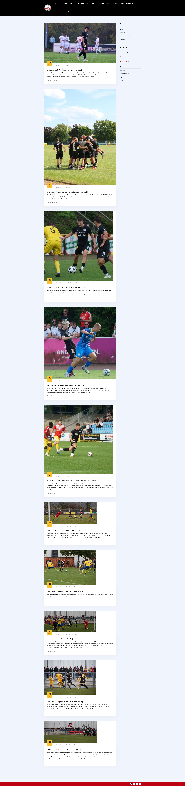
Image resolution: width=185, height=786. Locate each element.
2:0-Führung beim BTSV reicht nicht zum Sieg (66, 287)
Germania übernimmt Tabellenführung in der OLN (67, 192)
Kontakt (122, 42)
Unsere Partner (127, 4)
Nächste (55, 772)
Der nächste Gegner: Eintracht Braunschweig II (66, 591)
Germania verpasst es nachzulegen (61, 639)
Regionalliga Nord (70, 526)
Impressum (122, 39)
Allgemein (68, 65)
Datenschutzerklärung (125, 36)
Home (56, 4)
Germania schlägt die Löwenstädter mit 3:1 (64, 530)
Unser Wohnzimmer (86, 4)
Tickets (121, 29)
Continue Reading (51, 80)
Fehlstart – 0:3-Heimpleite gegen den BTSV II (65, 385)
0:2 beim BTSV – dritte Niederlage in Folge (65, 70)
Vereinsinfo (122, 32)
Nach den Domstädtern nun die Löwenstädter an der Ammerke (72, 481)
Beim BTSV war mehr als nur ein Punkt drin (65, 749)
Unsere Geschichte (108, 4)
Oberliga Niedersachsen (71, 282)
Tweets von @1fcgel (124, 61)
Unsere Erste (68, 4)
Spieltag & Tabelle (63, 12)
